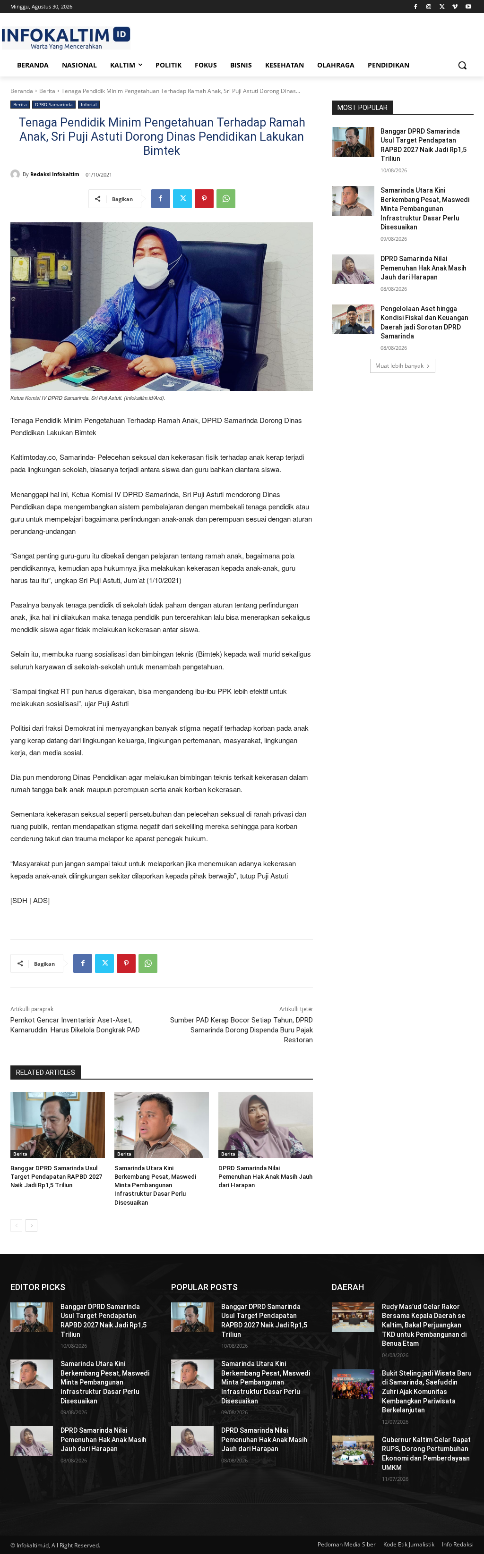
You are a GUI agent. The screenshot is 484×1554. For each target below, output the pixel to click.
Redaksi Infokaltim (54, 173)
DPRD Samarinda (54, 104)
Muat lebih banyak (399, 366)
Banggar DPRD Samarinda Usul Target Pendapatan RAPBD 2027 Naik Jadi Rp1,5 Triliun (56, 1177)
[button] (462, 65)
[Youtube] (468, 6)
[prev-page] (16, 1225)
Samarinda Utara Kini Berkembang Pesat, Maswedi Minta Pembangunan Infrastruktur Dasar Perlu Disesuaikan (155, 1185)
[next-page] (31, 1225)
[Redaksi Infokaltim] (16, 174)
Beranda (21, 91)
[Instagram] (429, 6)
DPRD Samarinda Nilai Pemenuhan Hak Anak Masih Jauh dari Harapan (265, 1177)
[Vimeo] (454, 6)
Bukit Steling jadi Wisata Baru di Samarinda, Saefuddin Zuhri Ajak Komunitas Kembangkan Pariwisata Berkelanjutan (427, 1391)
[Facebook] (415, 6)
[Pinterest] (204, 198)
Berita (47, 91)
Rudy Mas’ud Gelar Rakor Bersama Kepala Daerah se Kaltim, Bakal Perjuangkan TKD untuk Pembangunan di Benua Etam (424, 1325)
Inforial (89, 104)
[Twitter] (442, 6)
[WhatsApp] (225, 198)
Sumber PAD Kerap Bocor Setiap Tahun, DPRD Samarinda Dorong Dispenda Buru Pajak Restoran (241, 1030)
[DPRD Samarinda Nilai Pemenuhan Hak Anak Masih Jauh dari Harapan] (265, 1125)
